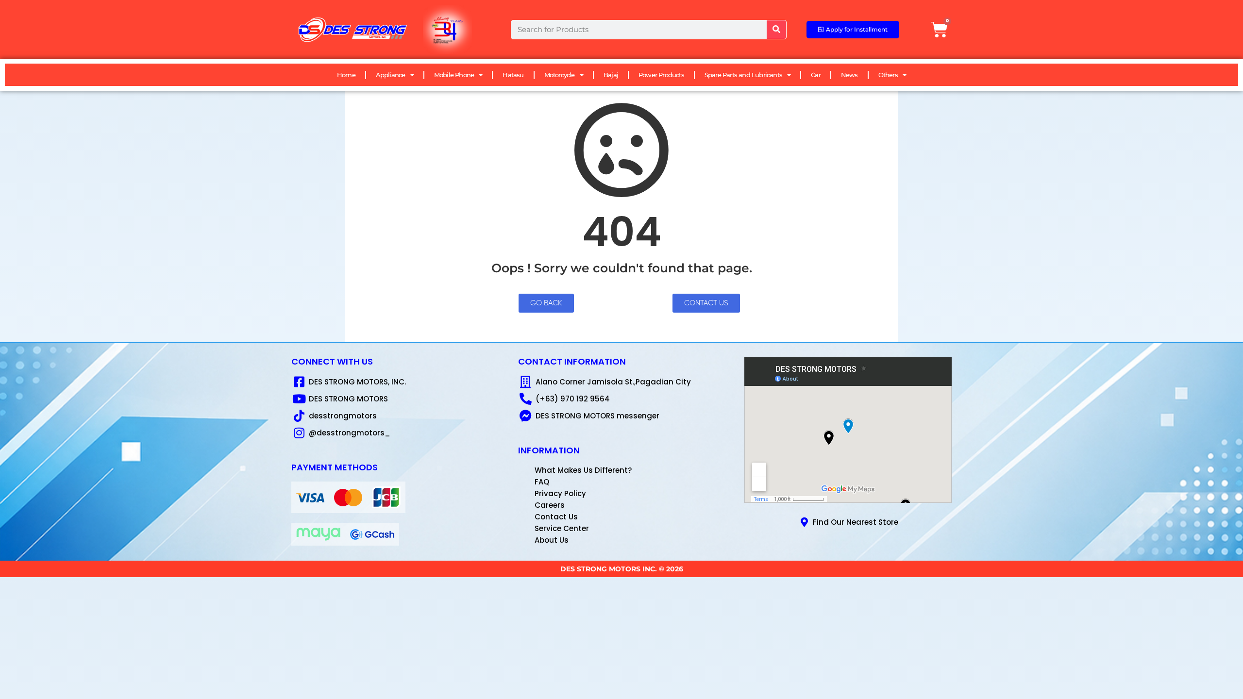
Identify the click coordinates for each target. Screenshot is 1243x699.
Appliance (390, 75)
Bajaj (611, 75)
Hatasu (513, 75)
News (849, 75)
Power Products (661, 75)
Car (816, 75)
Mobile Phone (454, 75)
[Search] (776, 29)
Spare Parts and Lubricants (743, 75)
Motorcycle (559, 75)
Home (346, 75)
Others (888, 75)
